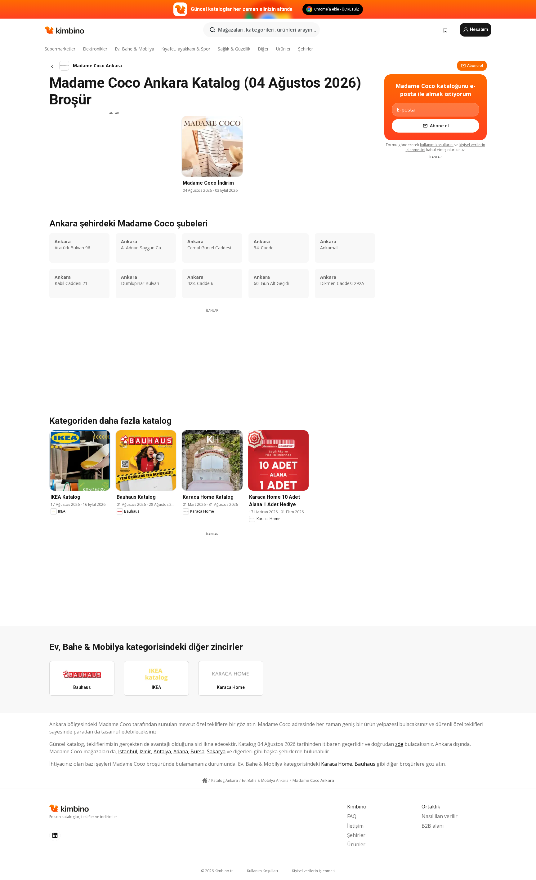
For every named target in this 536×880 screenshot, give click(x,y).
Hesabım (478, 29)
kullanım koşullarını (436, 144)
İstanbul (127, 751)
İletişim (355, 825)
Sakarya (216, 751)
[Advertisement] (113, 159)
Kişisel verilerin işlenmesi (313, 870)
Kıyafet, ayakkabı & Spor (185, 49)
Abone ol (475, 65)
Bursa (197, 751)
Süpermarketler (60, 49)
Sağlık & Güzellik (234, 49)
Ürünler (283, 49)
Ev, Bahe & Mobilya (134, 49)
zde (399, 744)
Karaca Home (336, 763)
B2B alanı (433, 825)
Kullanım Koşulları (262, 870)
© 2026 (217, 870)
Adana (180, 751)
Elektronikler (95, 49)
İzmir (145, 751)
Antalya (162, 751)
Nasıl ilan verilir (440, 816)
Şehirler (305, 49)
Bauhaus (365, 763)
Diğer (263, 49)
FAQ (351, 816)
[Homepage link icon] (204, 780)
